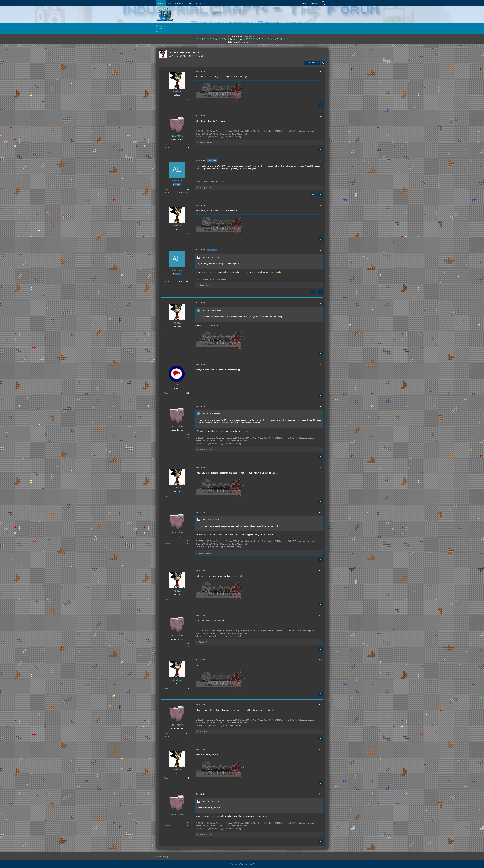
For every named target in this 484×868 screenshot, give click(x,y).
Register (313, 3)
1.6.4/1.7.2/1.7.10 (250, 39)
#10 (321, 512)
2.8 (227, 39)
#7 (321, 364)
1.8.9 (262, 39)
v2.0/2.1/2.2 (201, 39)
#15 (321, 749)
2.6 (218, 39)
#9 (321, 467)
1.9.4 (268, 39)
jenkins (252, 36)
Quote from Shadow (210, 257)
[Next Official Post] (313, 194)
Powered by (242, 864)
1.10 (274, 39)
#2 (321, 116)
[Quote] (320, 105)
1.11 (280, 39)
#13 (321, 660)
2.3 (209, 39)
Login (303, 3)
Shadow (175, 56)
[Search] (323, 3)
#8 (321, 406)
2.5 (214, 39)
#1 (321, 71)
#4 (321, 205)
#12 (321, 615)
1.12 (286, 39)
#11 (321, 570)
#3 (321, 160)
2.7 (223, 39)
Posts (166, 100)
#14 (321, 704)
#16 (321, 794)
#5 (321, 250)
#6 (321, 303)
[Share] (323, 63)
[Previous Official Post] (313, 292)
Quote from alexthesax (211, 310)
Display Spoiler (205, 142)
